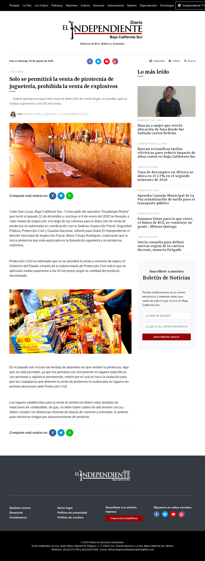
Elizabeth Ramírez (148, 143)
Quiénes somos (20, 507)
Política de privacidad (72, 512)
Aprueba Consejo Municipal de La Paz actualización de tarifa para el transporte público (166, 199)
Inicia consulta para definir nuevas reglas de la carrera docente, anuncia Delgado (161, 246)
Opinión (132, 5)
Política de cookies (70, 517)
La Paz (27, 5)
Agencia (142, 166)
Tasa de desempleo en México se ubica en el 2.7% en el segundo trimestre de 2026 (166, 176)
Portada (14, 5)
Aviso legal (64, 507)
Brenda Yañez (32, 114)
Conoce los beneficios (124, 518)
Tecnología (167, 5)
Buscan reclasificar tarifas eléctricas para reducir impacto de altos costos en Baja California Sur (166, 152)
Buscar (191, 61)
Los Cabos (41, 5)
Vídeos (176, 61)
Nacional (98, 5)
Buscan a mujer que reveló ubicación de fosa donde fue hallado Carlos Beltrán (161, 129)
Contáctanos (18, 517)
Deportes (71, 5)
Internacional (115, 5)
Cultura (85, 5)
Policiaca (57, 5)
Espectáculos (148, 5)
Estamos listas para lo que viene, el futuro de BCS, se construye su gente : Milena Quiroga (165, 222)
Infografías (159, 61)
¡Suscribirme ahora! (166, 336)
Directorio (16, 512)
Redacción (143, 120)
